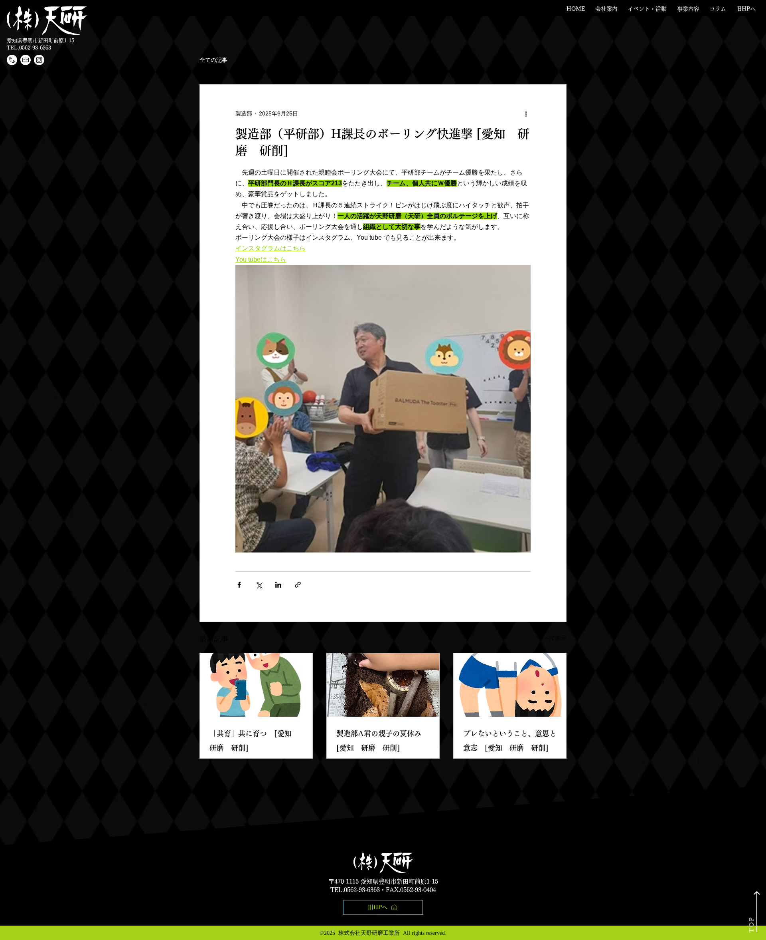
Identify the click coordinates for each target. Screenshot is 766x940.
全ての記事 (213, 60)
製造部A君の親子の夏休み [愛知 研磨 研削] (382, 740)
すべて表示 (553, 638)
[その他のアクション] (526, 113)
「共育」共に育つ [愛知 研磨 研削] (254, 740)
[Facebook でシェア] (239, 584)
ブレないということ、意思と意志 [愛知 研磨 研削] (510, 740)
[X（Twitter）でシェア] (259, 584)
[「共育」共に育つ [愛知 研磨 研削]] (256, 685)
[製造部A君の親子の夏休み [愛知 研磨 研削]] (383, 685)
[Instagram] (39, 60)
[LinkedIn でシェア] (278, 584)
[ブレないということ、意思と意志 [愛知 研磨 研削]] (510, 685)
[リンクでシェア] (298, 584)
